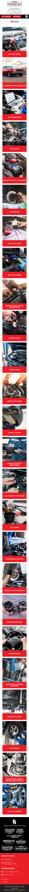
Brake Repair (14, 212)
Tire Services (14, 748)
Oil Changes (14, 527)
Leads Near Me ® (20, 890)
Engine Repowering (14, 401)
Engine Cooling (14, 338)
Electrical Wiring (14, 275)
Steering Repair (14, 653)
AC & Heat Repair (14, 54)
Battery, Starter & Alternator (14, 180)
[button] (27, 16)
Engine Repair (14, 369)
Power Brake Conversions (15, 590)
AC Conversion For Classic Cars (14, 85)
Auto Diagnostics (14, 117)
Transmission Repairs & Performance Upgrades (15, 779)
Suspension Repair (14, 716)
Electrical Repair (14, 243)
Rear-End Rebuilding (14, 622)
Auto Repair (14, 149)
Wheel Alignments (15, 811)
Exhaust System (14, 432)
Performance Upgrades (15, 559)
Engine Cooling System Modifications (14, 306)
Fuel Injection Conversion (14, 496)
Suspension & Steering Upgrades (14, 685)
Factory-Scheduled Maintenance (14, 464)
